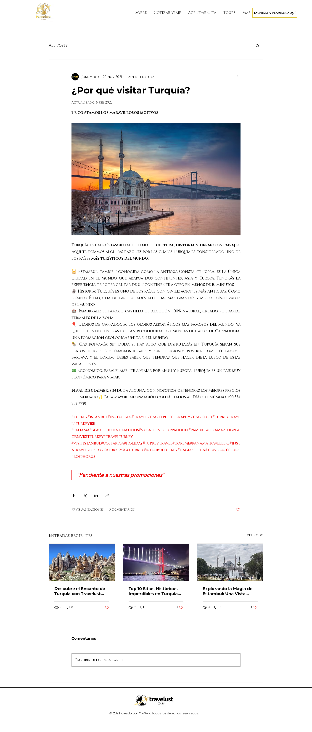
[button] (257, 45)
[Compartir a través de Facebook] (73, 495)
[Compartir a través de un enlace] (107, 495)
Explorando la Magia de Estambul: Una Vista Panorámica (227, 591)
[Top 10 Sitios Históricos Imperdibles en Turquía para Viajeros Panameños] (156, 562)
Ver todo (255, 535)
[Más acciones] (238, 77)
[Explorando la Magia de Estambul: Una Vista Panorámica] (230, 562)
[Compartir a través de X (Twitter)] (85, 495)
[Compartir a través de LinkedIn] (96, 495)
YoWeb (144, 713)
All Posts (58, 45)
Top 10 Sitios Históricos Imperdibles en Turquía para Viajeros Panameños (156, 591)
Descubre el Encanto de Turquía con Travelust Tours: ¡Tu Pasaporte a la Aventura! (80, 591)
